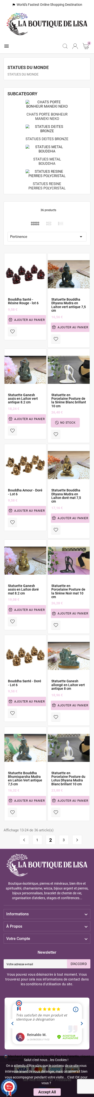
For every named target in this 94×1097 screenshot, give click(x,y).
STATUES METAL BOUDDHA (47, 161)
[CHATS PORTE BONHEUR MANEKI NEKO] (47, 104)
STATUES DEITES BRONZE (47, 139)
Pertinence (47, 237)
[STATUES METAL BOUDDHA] (47, 149)
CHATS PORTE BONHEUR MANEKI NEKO (47, 116)
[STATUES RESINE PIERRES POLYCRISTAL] (47, 173)
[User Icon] (75, 46)
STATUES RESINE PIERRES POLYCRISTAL (47, 186)
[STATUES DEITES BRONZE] (47, 128)
